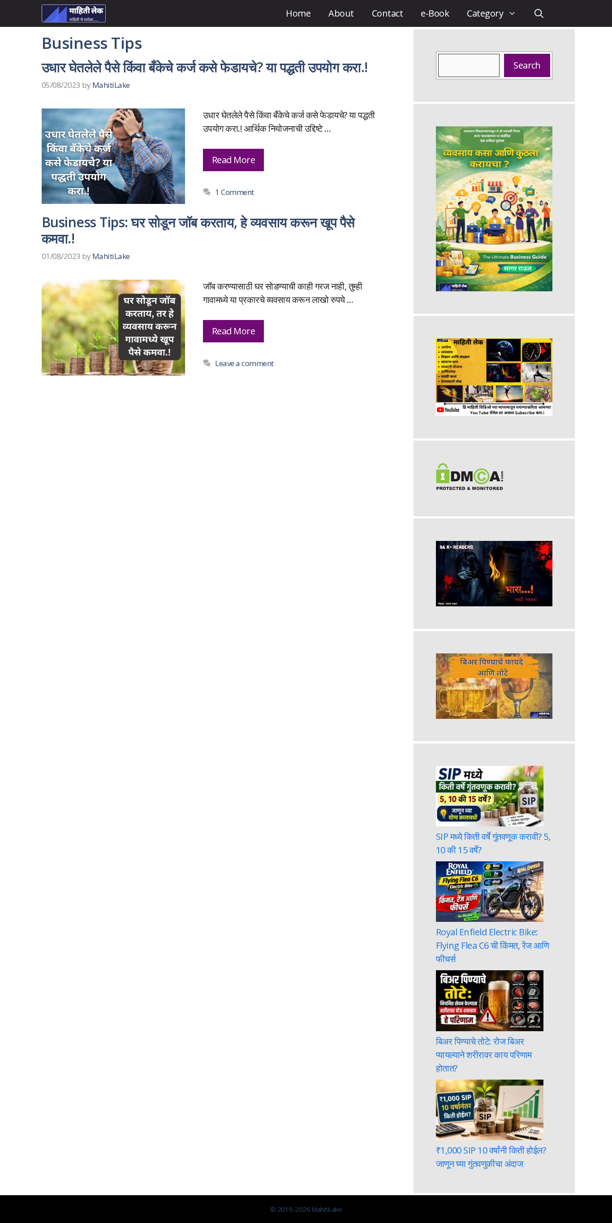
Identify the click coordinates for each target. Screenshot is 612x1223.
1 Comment (234, 192)
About (340, 13)
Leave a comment (244, 363)
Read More (233, 160)
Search (527, 65)
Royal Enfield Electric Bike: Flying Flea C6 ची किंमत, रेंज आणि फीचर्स (492, 945)
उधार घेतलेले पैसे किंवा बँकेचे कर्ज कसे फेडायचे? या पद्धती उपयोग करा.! (205, 67)
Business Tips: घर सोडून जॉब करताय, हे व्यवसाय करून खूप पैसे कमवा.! (198, 230)
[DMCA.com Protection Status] (469, 487)
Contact (387, 13)
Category (485, 13)
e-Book (435, 13)
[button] (539, 13)
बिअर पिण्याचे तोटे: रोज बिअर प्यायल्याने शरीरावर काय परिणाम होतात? (484, 1054)
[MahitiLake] (74, 13)
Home (298, 13)
